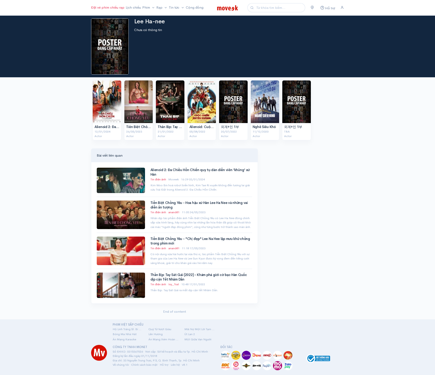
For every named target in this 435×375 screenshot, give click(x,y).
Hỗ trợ (164, 365)
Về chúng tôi (121, 365)
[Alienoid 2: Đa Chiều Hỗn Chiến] (107, 101)
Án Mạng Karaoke (124, 339)
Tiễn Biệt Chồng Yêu (142, 127)
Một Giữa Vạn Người (197, 339)
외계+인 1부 (230, 127)
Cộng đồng (194, 7)
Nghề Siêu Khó (264, 127)
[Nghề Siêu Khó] (265, 101)
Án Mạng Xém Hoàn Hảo (163, 339)
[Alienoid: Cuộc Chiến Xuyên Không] (202, 101)
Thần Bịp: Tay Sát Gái (174, 127)
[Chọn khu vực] (312, 7)
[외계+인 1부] (233, 101)
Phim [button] (146, 7)
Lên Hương (155, 334)
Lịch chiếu (133, 7)
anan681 (174, 212)
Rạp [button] (159, 7)
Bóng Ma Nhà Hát (125, 334)
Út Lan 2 (189, 334)
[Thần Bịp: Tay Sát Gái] (170, 101)
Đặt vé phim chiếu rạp (107, 7)
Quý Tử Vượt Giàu (159, 329)
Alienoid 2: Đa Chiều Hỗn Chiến (118, 127)
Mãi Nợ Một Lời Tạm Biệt (199, 329)
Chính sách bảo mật (144, 365)
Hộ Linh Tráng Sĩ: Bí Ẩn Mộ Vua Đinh (128, 329)
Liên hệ (175, 365)
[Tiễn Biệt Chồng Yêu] (138, 101)
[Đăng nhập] (342, 7)
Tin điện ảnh (158, 179)
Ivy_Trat (174, 284)
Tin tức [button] (174, 7)
